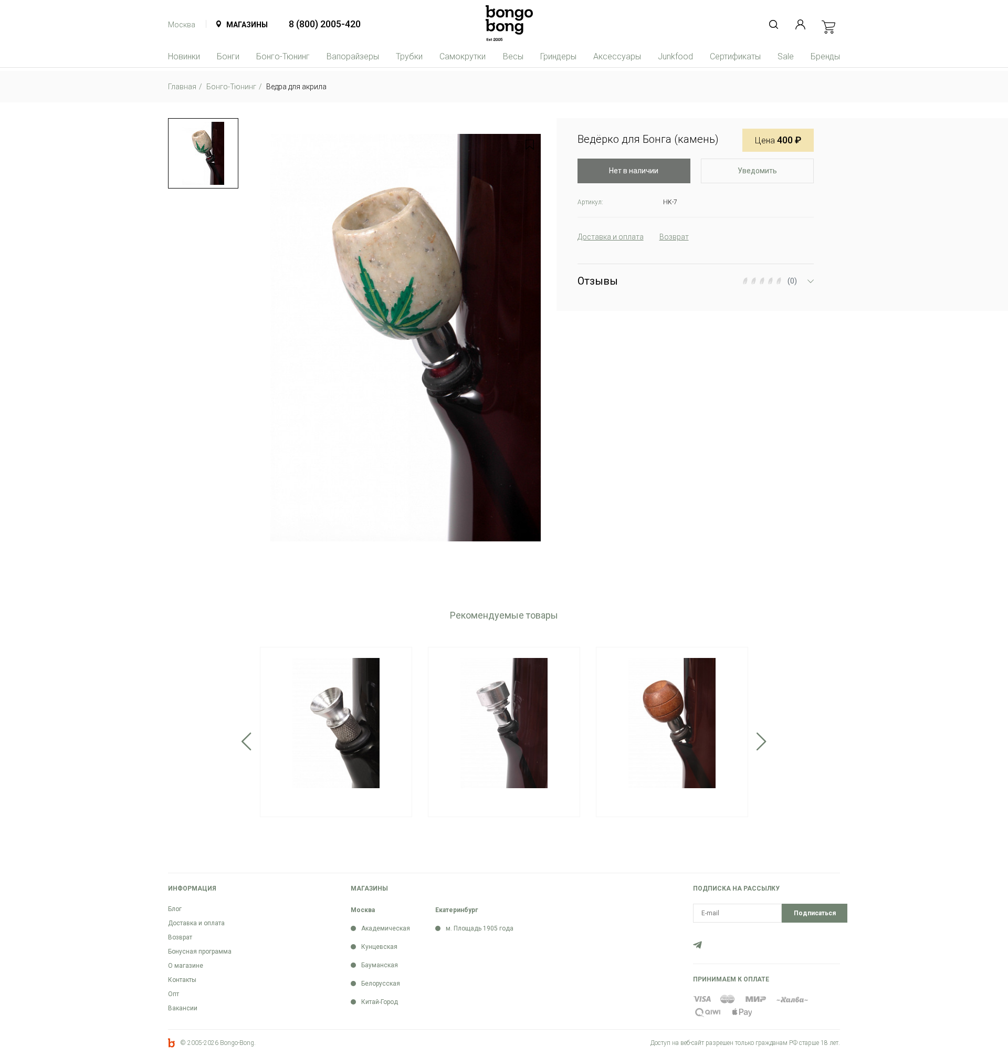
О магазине (185, 965)
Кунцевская (379, 946)
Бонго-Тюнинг (283, 56)
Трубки (409, 56)
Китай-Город (379, 1002)
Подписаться (815, 913)
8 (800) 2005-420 (325, 23)
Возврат (180, 937)
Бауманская (379, 965)
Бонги (228, 56)
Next (761, 741)
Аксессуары (617, 56)
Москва (181, 24)
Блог (175, 909)
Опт (173, 994)
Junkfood (675, 56)
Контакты (182, 980)
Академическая (385, 928)
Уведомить (757, 170)
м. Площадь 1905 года (479, 928)
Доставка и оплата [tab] (611, 237)
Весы (513, 56)
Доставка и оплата (196, 923)
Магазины (247, 24)
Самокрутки (462, 56)
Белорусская (380, 983)
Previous (246, 741)
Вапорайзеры (353, 56)
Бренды (825, 56)
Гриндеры (558, 56)
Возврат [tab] (674, 237)
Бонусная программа (200, 951)
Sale (786, 56)
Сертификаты (735, 56)
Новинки (184, 56)
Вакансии (182, 1008)
